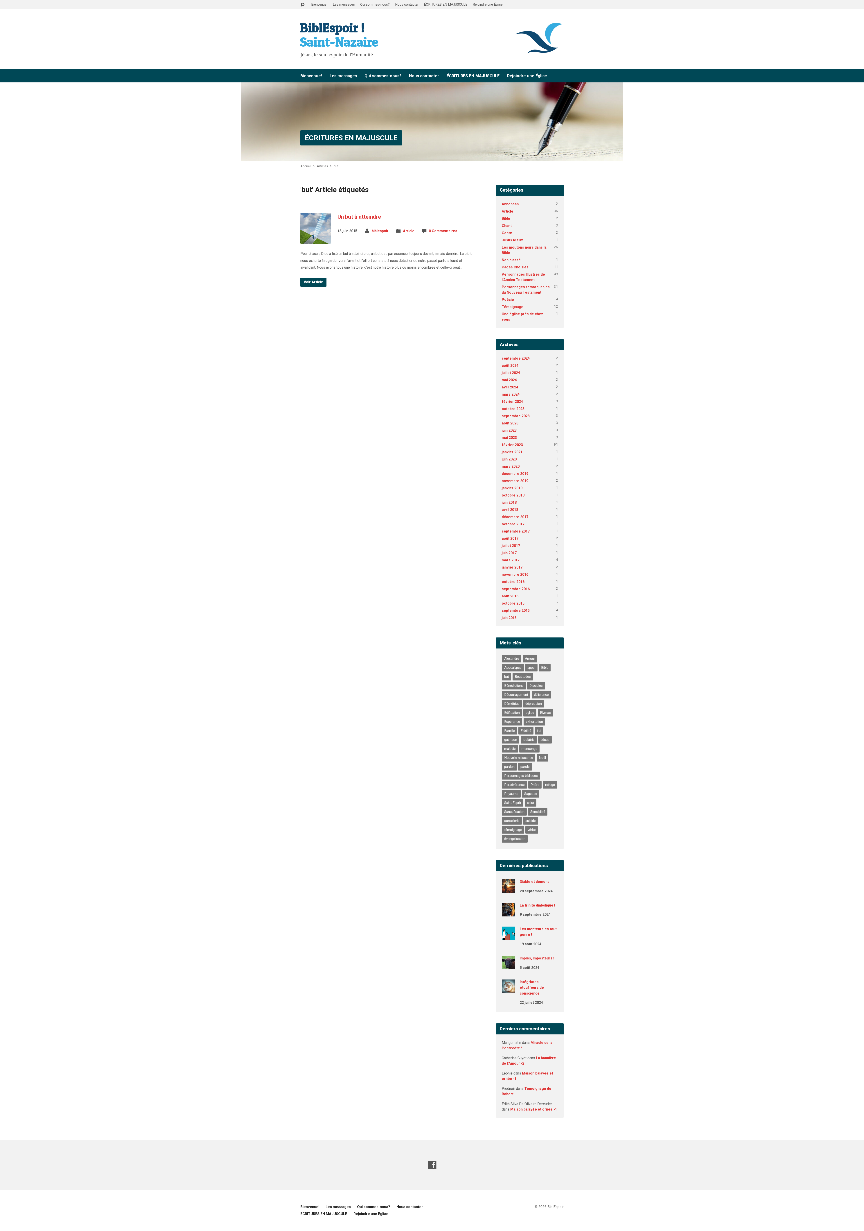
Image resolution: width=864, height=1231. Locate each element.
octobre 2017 (513, 524)
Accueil (305, 166)
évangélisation (514, 839)
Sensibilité (537, 812)
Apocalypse (513, 668)
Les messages (344, 4)
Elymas (545, 713)
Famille (509, 731)
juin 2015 (509, 618)
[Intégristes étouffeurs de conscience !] (508, 990)
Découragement (516, 695)
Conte (507, 233)
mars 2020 (511, 466)
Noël (542, 758)
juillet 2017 (511, 546)
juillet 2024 (511, 373)
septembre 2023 (516, 416)
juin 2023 (509, 430)
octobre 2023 (513, 409)
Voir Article (313, 282)
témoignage (513, 830)
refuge (550, 785)
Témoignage (512, 307)
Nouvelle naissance (518, 758)
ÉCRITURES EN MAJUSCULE (445, 4)
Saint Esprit (512, 803)
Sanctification (514, 812)
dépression (533, 704)
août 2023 (510, 423)
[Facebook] (432, 1165)
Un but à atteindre (359, 217)
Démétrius (512, 704)
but (336, 166)
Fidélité (526, 731)
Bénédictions (514, 686)
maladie (510, 749)
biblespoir (380, 231)
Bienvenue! (319, 4)
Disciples (536, 686)
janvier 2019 (512, 488)
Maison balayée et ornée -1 (533, 1109)
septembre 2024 (516, 358)
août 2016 (510, 596)
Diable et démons (534, 882)
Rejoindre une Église (488, 4)
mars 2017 (511, 560)
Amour (530, 659)
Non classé (511, 260)
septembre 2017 (516, 531)
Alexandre (511, 659)
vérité (532, 830)
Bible (506, 218)
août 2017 (510, 538)
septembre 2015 (516, 610)
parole (525, 767)
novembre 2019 (515, 481)
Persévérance (514, 785)
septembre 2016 (516, 589)
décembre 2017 (515, 517)
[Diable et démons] (508, 890)
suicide (530, 821)
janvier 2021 (512, 452)
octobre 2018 (513, 495)
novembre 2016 (515, 574)
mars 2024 (511, 394)
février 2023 (512, 445)
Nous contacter (406, 4)
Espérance (512, 722)
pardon (509, 767)
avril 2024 (510, 387)
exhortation (534, 722)
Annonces (510, 204)
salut (530, 803)
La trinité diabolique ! (537, 905)
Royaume (511, 794)
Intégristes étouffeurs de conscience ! (532, 987)
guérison (510, 740)
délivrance (541, 695)
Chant (507, 226)
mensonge (529, 749)
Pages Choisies (515, 267)
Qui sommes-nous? (375, 4)
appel (531, 668)
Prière (535, 785)
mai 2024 (509, 380)
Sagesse (530, 794)
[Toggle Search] (302, 5)
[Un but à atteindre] (315, 240)
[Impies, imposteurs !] (508, 966)
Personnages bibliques (521, 776)
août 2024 (510, 365)
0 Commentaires (443, 231)
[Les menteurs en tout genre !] (508, 937)
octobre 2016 (513, 582)
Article (408, 231)
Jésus (544, 740)
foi (539, 731)
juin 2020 (509, 459)
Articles (322, 166)
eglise (530, 713)
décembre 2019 (515, 474)
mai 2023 (509, 437)
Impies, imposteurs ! (537, 958)
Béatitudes (523, 677)
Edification (512, 713)
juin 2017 (509, 553)
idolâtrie (529, 740)
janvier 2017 (512, 567)
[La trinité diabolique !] (508, 913)
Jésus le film (512, 240)
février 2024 (512, 401)
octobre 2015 (513, 603)
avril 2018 (510, 510)
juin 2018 (509, 502)
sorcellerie (512, 821)
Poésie (508, 299)
